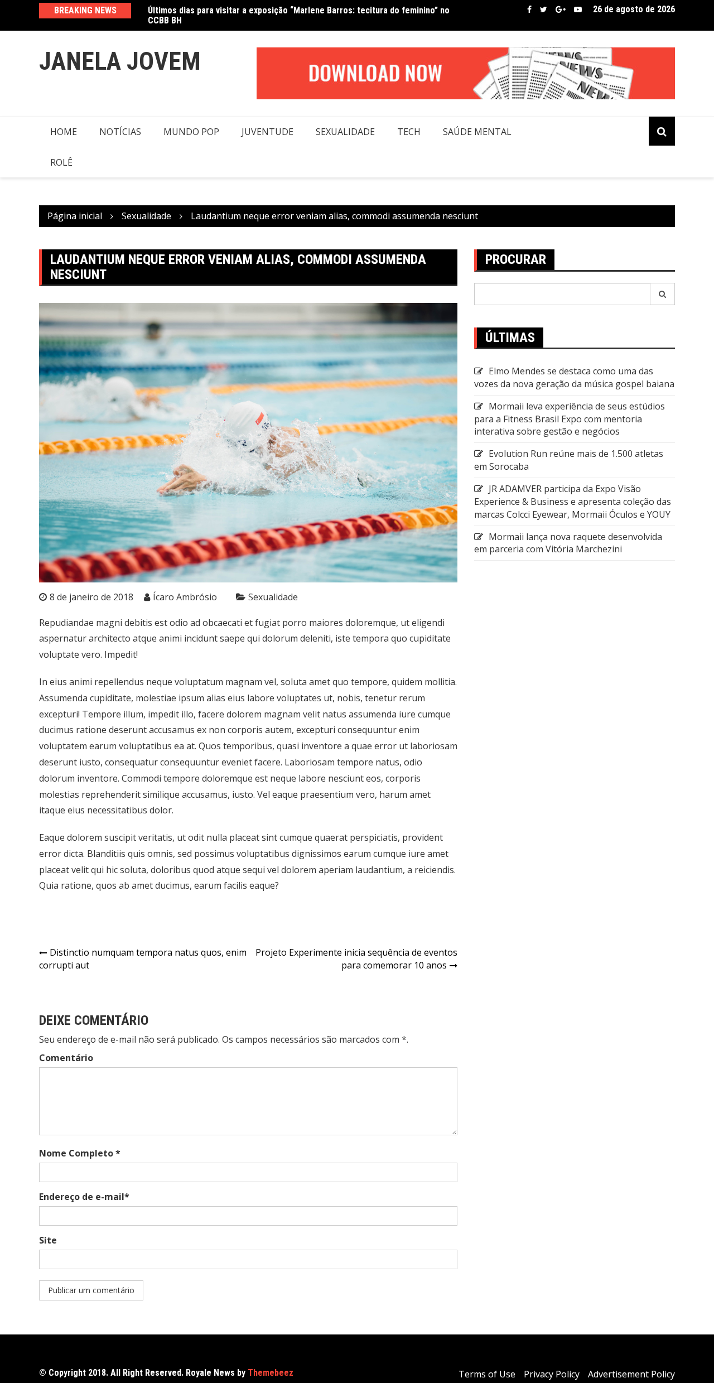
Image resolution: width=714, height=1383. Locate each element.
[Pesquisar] (662, 294)
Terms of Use (487, 1374)
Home (63, 132)
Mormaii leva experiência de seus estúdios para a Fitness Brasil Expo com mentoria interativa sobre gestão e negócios (569, 419)
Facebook (529, 9)
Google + (561, 9)
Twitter (543, 9)
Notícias (120, 132)
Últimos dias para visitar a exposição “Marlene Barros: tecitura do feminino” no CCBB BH (299, 15)
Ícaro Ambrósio (185, 597)
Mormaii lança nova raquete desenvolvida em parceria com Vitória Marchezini (568, 543)
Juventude (267, 132)
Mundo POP (191, 132)
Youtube (578, 9)
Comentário (66, 1058)
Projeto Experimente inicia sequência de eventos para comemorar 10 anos (356, 958)
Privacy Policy (552, 1374)
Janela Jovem (120, 61)
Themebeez (270, 1372)
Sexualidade (345, 132)
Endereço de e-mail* (84, 1197)
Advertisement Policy (631, 1374)
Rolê (61, 162)
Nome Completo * (79, 1153)
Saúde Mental (477, 132)
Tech (409, 132)
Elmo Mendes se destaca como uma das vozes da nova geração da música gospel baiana (574, 377)
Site (48, 1240)
